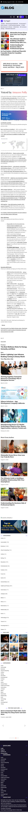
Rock (2, 613)
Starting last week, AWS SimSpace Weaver (13, 171)
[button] (3, 726)
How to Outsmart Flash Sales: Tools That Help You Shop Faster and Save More (13, 712)
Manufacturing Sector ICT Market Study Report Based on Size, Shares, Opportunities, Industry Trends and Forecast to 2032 (13, 427)
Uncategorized (4, 625)
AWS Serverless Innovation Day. (9, 98)
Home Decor (3, 589)
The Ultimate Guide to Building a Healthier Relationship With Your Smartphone (18, 41)
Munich (10, 307)
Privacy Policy (4, 753)
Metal (2, 597)
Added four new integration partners (18, 178)
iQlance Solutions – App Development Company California (13, 402)
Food (2, 574)
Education (3, 562)
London (10, 295)
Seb (16, 313)
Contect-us (3, 751)
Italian (17, 255)
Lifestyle (3, 593)
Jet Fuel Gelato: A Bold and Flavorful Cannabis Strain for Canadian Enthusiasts (13, 53)
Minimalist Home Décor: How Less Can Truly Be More (18, 34)
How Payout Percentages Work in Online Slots (11, 810)
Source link (3, 341)
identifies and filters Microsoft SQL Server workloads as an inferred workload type (13, 199)
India (12, 293)
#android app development (12, 23)
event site (22, 108)
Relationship (3, 609)
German (13, 255)
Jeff (18, 313)
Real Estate (3, 605)
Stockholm (12, 292)
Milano (10, 298)
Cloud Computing (5, 550)
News (2, 601)
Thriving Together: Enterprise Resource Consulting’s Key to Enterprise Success (11, 378)
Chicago (9, 305)
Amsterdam (21, 293)
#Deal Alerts (16, 27)
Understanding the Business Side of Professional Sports (17, 46)
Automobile (3, 542)
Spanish (23, 255)
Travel (2, 621)
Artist (2, 538)
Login (2, 748)
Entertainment (4, 566)
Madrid (20, 297)
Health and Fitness (5, 585)
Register (3, 750)
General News (4, 581)
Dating (2, 558)
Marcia (3, 325)
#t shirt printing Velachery (14, 25)
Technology (3, 617)
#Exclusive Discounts (10, 28)
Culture (2, 554)
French (9, 255)
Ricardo (13, 260)
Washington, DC (20, 295)
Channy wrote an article (18, 153)
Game (2, 577)
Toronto (11, 297)
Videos (2, 629)
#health (3, 23)
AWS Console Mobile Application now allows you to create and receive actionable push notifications (13, 160)
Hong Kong (22, 292)
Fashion (2, 570)
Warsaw (19, 303)
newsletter (13, 259)
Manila (17, 305)
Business (3, 546)
